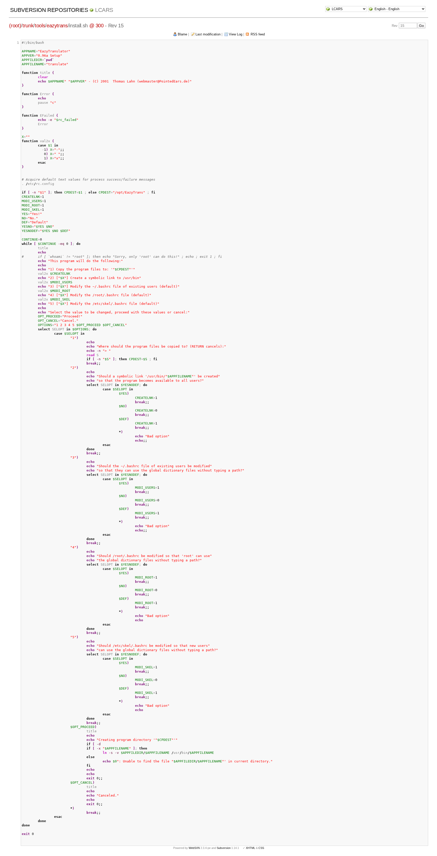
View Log (235, 34)
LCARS (104, 10)
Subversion (224, 847)
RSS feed (258, 34)
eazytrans (57, 25)
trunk (28, 25)
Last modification (208, 34)
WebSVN (194, 847)
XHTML (250, 847)
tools (40, 25)
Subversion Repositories (49, 10)
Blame (182, 34)
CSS (261, 847)
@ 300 (96, 25)
